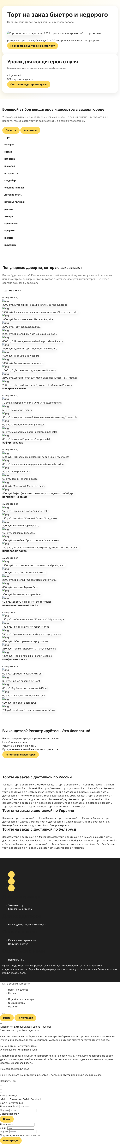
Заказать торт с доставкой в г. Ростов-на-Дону (40, 799)
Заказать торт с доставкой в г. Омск (54, 795)
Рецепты (13, 1006)
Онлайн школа (16, 1002)
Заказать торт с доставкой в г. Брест (37, 844)
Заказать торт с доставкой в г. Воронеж (77, 802)
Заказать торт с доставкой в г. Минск (24, 836)
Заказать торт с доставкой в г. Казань (67, 791)
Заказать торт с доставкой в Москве (24, 784)
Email (3, 1127)
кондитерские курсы (28, 84)
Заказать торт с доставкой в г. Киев (23, 818)
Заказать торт (16, 905)
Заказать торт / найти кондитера (19, 1030)
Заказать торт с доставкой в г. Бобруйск (59, 840)
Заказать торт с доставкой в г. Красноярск (27, 802)
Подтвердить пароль (12, 1135)
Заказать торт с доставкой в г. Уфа (88, 799)
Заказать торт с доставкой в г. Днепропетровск (41, 825)
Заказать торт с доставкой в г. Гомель (69, 836)
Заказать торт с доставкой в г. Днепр (51, 821)
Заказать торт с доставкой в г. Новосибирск (76, 788)
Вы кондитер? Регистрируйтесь (18, 1045)
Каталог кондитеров (20, 908)
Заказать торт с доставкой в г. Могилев (60, 847)
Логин (3, 1124)
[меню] (3, 1013)
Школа (12, 993)
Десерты (11, 130)
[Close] (1, 1085)
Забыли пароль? (9, 1113)
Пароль (4, 1110)
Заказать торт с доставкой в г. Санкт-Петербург (74, 784)
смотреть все (10, 297)
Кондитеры (30, 130)
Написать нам (16, 959)
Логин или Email (9, 1106)
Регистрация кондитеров (21, 754)
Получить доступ (18, 943)
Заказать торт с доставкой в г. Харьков (68, 818)
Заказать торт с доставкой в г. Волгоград (60, 806)
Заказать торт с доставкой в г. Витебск (83, 844)
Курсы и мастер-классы (22, 940)
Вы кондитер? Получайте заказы (27, 924)
